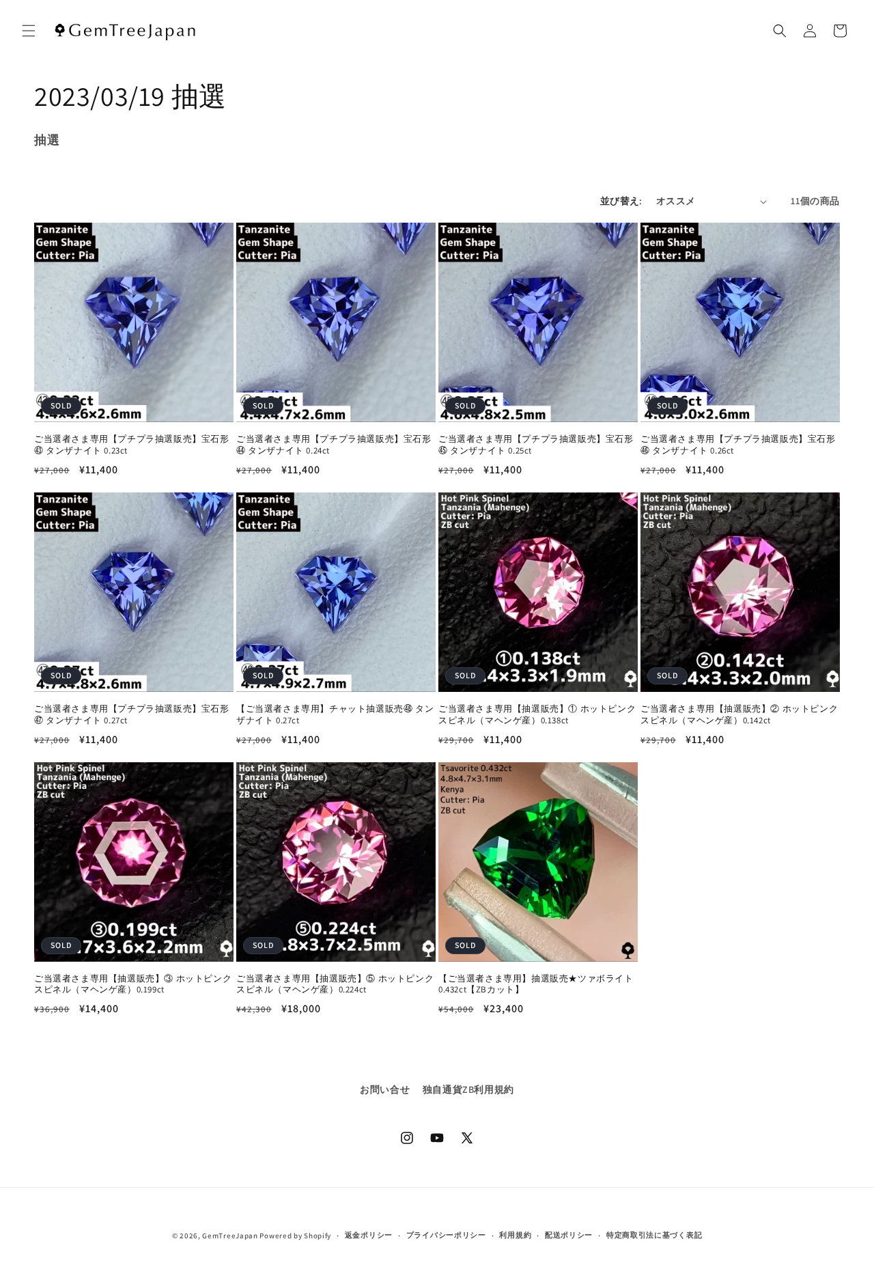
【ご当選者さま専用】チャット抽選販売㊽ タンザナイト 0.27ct (335, 715)
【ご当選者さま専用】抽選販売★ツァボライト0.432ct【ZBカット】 (536, 984)
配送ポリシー (569, 1235)
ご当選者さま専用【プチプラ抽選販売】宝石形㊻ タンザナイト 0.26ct (738, 445)
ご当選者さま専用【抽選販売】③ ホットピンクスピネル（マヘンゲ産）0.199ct (132, 984)
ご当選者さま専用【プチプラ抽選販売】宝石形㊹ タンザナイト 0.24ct (334, 445)
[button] (29, 31)
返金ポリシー (369, 1235)
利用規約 (515, 1235)
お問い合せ (385, 1089)
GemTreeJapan (229, 1235)
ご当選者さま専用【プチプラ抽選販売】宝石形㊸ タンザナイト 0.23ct (131, 445)
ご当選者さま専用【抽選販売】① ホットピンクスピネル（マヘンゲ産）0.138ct (537, 715)
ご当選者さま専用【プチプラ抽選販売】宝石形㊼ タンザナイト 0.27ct (131, 715)
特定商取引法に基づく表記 (654, 1235)
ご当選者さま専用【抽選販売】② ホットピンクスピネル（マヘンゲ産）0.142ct (739, 715)
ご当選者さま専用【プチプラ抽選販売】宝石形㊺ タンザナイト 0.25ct (536, 445)
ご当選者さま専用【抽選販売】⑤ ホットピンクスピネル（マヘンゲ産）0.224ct (335, 984)
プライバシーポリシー (446, 1235)
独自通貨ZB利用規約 (468, 1089)
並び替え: (621, 201)
